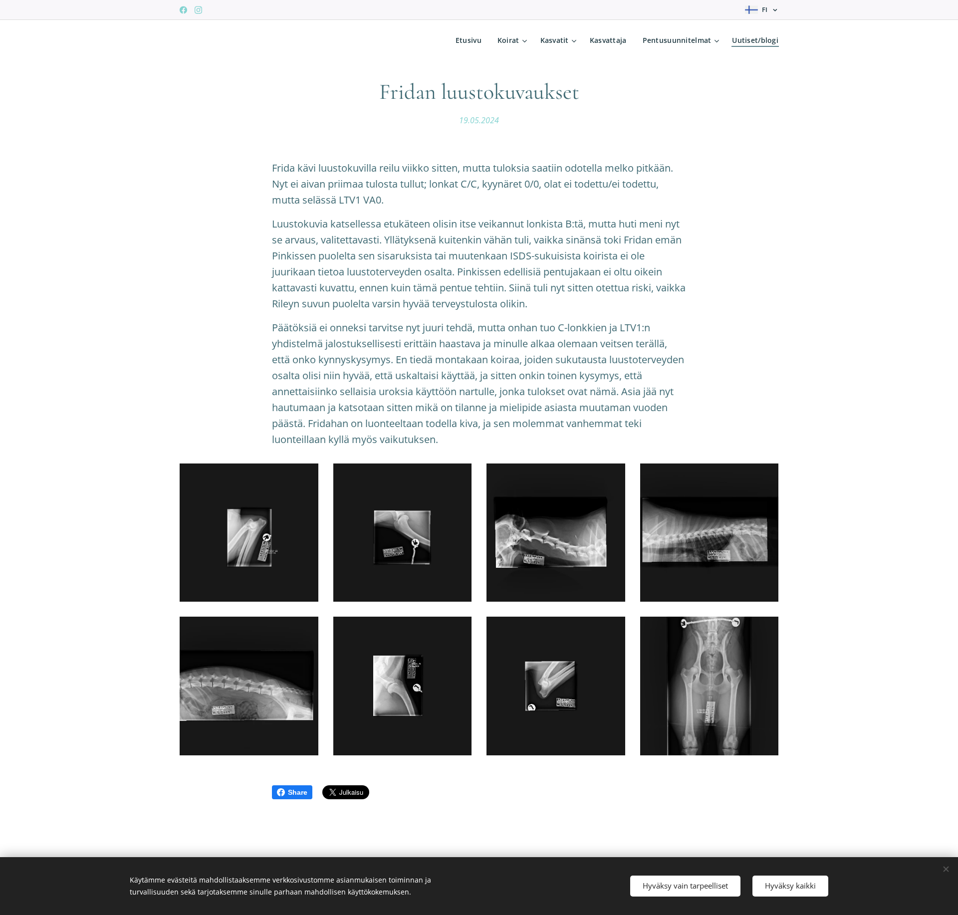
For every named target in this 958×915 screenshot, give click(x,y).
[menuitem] (471, 40)
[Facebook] (183, 9)
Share (297, 792)
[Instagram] (198, 9)
